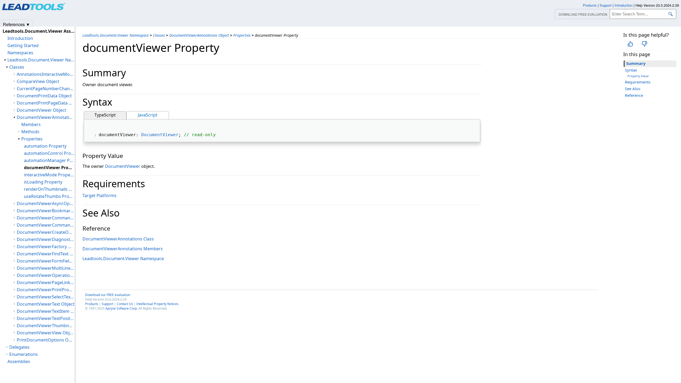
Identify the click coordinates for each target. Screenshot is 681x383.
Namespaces (20, 53)
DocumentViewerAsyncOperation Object (45, 203)
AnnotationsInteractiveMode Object (45, 74)
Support (107, 304)
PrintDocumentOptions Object (45, 340)
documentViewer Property (49, 167)
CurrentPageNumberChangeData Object (45, 88)
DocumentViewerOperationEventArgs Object (45, 275)
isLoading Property (43, 182)
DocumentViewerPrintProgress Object (45, 290)
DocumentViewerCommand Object (45, 218)
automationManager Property (49, 160)
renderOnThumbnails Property (49, 189)
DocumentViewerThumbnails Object (45, 325)
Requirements (637, 82)
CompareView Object (38, 81)
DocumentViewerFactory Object (45, 246)
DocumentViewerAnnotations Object (199, 35)
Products (91, 304)
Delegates (19, 347)
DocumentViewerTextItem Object (45, 311)
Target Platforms (99, 195)
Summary (636, 63)
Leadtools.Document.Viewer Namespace (115, 35)
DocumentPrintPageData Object (45, 103)
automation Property (45, 146)
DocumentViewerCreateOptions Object (45, 232)
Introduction (20, 38)
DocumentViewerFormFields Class (45, 261)
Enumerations (23, 354)
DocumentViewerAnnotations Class (118, 239)
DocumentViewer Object (41, 110)
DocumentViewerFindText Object (45, 254)
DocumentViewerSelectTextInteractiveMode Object (45, 297)
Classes (159, 35)
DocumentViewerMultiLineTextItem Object (45, 268)
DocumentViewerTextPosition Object (45, 318)
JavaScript (147, 115)
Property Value (638, 76)
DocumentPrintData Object (44, 96)
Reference (634, 95)
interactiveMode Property (49, 175)
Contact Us (125, 304)
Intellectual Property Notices (157, 304)
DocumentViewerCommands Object (45, 225)
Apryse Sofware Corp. (121, 308)
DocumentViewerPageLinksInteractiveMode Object (45, 282)
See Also (632, 88)
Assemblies (18, 361)
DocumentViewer (159, 134)
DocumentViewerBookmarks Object (45, 211)
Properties (242, 35)
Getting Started (23, 45)
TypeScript (105, 115)
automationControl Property (49, 153)
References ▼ (16, 24)
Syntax (631, 70)
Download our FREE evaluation (107, 295)
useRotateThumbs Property (49, 196)
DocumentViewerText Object (45, 304)
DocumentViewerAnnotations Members (122, 249)
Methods (30, 132)
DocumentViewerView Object (45, 333)
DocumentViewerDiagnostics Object (45, 239)
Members (31, 124)
